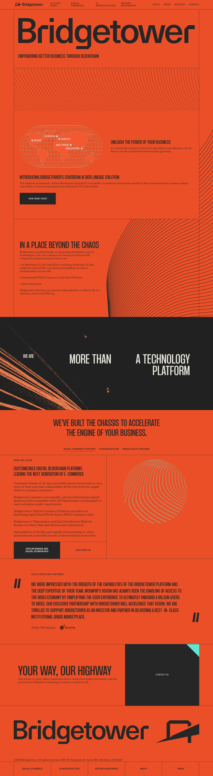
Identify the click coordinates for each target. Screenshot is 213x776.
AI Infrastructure (106, 4)
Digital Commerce (77, 4)
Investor (179, 5)
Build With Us (83, 550)
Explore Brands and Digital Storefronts (37, 550)
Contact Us (162, 675)
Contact (194, 5)
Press (167, 5)
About (156, 5)
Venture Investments (128, 4)
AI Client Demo (55, 4)
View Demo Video (38, 199)
